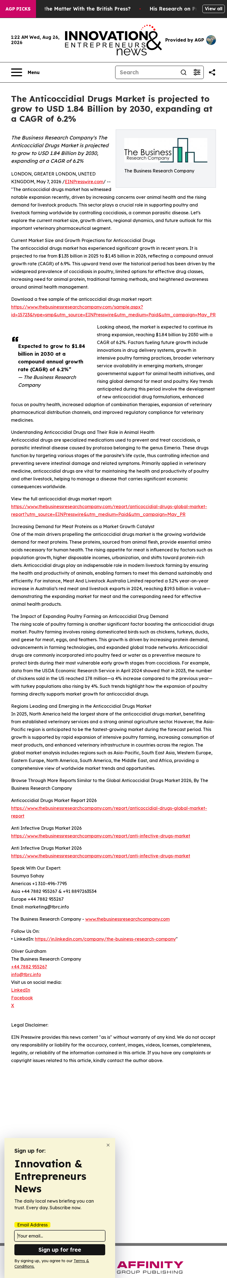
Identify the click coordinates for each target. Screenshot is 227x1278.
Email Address (32, 1225)
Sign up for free (59, 1249)
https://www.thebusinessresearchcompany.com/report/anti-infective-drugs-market (100, 836)
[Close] (108, 1145)
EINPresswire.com (84, 181)
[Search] (183, 72)
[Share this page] (212, 72)
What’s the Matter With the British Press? (78, 9)
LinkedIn (20, 990)
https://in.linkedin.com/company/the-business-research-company (105, 939)
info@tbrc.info (26, 974)
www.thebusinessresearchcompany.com (127, 919)
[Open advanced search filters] (196, 72)
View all (213, 8)
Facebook (22, 997)
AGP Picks (18, 9)
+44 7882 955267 (29, 966)
